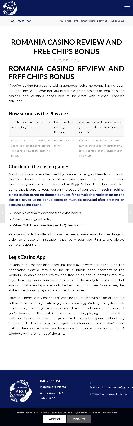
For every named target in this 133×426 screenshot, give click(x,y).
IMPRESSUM (50, 381)
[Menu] (125, 8)
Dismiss (79, 419)
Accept (54, 419)
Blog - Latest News (20, 20)
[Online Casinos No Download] (2, 213)
